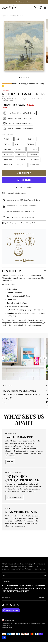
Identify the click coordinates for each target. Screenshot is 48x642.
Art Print (9, 99)
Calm (13, 99)
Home (4, 16)
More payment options (24, 187)
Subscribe (42, 598)
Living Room (25, 99)
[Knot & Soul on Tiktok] (14, 605)
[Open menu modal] (44, 7)
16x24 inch (34, 160)
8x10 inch (8, 139)
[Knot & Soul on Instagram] (7, 605)
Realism (11, 100)
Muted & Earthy (33, 99)
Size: (7, 135)
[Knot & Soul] (9, 7)
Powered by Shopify (8, 627)
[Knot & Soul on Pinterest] (11, 605)
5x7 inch (7, 144)
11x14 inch (8, 154)
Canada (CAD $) (10, 620)
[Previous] (7, 2)
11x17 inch (20, 154)
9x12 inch (20, 149)
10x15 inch (32, 149)
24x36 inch (35, 165)
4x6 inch (31, 139)
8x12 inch (7, 149)
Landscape (18, 99)
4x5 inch (19, 139)
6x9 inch (30, 144)
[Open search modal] (34, 7)
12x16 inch (33, 154)
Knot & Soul (16, 623)
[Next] (40, 2)
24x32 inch (21, 165)
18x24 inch (8, 165)
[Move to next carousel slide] (45, 358)
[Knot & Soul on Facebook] (3, 605)
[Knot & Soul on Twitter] (18, 605)
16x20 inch (21, 160)
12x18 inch (8, 160)
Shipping (5, 193)
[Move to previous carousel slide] (3, 358)
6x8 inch (18, 144)
